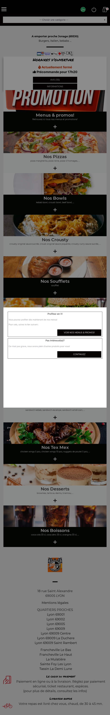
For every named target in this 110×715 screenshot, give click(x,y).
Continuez (79, 354)
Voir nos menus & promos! (79, 332)
